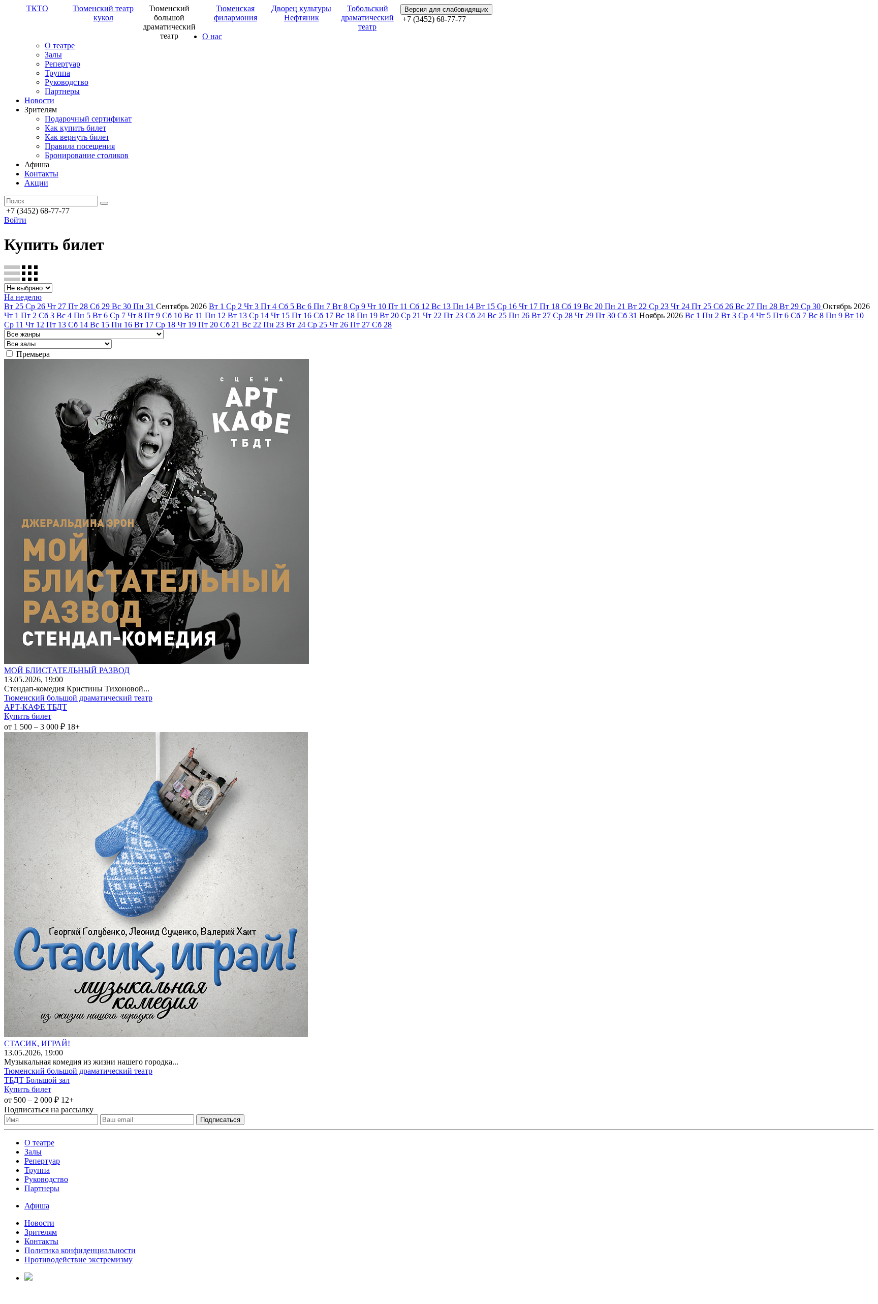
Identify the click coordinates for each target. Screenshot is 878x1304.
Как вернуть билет (77, 137)
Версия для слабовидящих (446, 9)
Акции (36, 182)
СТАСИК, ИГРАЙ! (37, 1043)
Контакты (41, 173)
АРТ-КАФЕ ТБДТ (35, 707)
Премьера (33, 354)
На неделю (23, 297)
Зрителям (40, 1232)
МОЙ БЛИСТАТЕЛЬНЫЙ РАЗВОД (67, 670)
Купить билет (27, 716)
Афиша (36, 1205)
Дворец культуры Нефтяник (301, 13)
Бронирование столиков (87, 155)
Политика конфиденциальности (80, 1250)
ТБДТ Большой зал (37, 1080)
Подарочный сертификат (88, 118)
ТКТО (37, 8)
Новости (39, 100)
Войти (15, 220)
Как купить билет (75, 128)
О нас (212, 36)
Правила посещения (80, 146)
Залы (53, 54)
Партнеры (62, 91)
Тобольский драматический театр (367, 17)
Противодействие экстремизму (78, 1259)
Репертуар (62, 63)
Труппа (57, 73)
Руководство (66, 82)
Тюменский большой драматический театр (78, 697)
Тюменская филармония (235, 13)
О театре (60, 45)
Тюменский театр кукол (103, 13)
